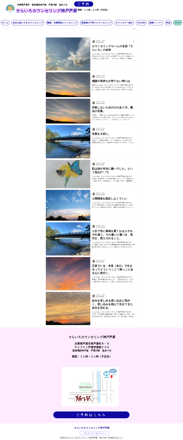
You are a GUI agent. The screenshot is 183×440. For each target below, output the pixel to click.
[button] (134, 29)
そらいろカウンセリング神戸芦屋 (91, 427)
